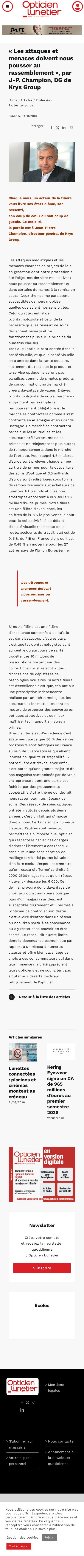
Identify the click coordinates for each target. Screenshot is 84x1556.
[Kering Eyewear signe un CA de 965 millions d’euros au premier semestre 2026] (61, 1045)
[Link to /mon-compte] (77, 6)
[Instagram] (32, 1402)
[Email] (71, 128)
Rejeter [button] (49, 1537)
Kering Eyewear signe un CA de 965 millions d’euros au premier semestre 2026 (60, 1089)
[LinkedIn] (64, 128)
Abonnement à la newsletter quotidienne (60, 1458)
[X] (58, 128)
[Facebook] (51, 128)
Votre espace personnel (20, 1461)
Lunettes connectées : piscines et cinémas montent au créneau (22, 1082)
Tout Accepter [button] (19, 1546)
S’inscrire (42, 1268)
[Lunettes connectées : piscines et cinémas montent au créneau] (23, 1045)
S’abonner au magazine (20, 1444)
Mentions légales (56, 1388)
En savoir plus (44, 1529)
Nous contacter (61, 1441)
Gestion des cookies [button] (22, 1537)
